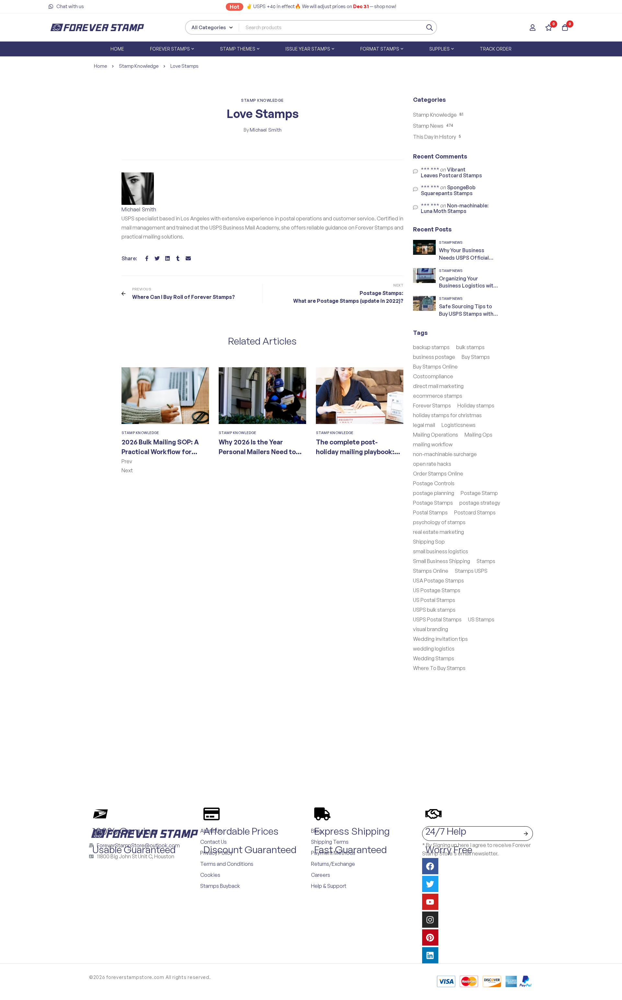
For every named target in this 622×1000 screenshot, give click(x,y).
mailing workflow (433, 444)
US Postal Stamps (434, 600)
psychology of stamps (439, 522)
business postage (434, 357)
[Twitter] (157, 258)
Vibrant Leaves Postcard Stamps (451, 172)
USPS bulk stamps (434, 609)
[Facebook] (147, 258)
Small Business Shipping (441, 561)
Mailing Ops (478, 434)
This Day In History (434, 137)
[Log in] (532, 27)
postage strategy (479, 503)
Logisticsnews (459, 425)
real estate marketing (438, 532)
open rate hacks (432, 464)
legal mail (424, 425)
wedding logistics (434, 648)
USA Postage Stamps (438, 580)
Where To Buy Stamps (439, 668)
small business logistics (440, 551)
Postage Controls (434, 483)
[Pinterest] (430, 937)
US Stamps (481, 619)
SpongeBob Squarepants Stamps (448, 190)
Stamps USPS (471, 571)
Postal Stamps (430, 512)
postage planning (433, 493)
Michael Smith (263, 130)
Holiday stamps (475, 405)
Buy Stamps (476, 357)
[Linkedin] (167, 258)
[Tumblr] (178, 258)
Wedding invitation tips (440, 639)
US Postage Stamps (436, 590)
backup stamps (431, 347)
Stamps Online (430, 571)
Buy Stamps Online (435, 366)
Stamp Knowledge (138, 66)
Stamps (486, 561)
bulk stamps (470, 347)
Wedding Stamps (433, 658)
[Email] (188, 258)
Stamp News (428, 126)
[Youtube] (430, 902)
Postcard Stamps (475, 512)
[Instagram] (430, 920)
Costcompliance (433, 376)
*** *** (430, 169)
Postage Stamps (433, 503)
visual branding (430, 629)
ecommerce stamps (437, 396)
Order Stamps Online (438, 473)
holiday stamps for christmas (447, 415)
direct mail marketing (438, 386)
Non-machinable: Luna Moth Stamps (455, 208)
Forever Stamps (432, 405)
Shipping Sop (429, 541)
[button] (262, 461)
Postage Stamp (479, 493)
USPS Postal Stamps (437, 619)
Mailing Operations (435, 434)
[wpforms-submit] (525, 833)
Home (100, 66)
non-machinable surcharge (445, 454)
